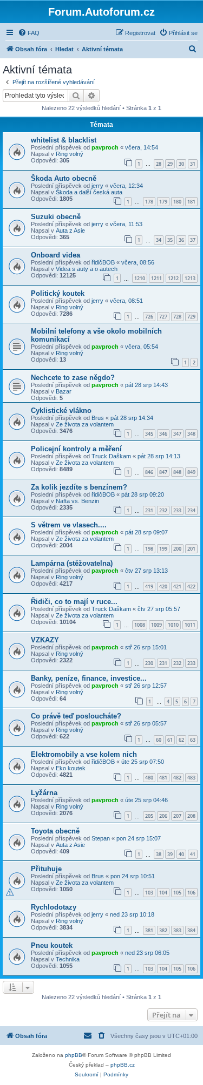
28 (158, 163)
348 (191, 433)
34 (158, 239)
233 (177, 510)
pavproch (105, 147)
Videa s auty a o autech (86, 269)
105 (177, 892)
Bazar (63, 391)
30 (181, 163)
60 (158, 739)
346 (163, 433)
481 (163, 777)
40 (181, 854)
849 (191, 472)
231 (149, 510)
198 (149, 548)
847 (163, 472)
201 (191, 548)
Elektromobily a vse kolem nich (84, 754)
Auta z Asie (70, 230)
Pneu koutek (52, 945)
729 (191, 316)
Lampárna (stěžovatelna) (72, 563)
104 (163, 892)
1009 (156, 624)
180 (177, 201)
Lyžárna (44, 793)
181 (191, 201)
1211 (156, 278)
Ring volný (69, 154)
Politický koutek (57, 293)
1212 (173, 278)
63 (192, 739)
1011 (190, 624)
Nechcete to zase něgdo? (73, 378)
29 (170, 163)
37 (192, 239)
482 (177, 777)
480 (149, 777)
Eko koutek (71, 768)
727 (163, 316)
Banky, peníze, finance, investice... (89, 678)
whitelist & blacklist (63, 140)
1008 (139, 624)
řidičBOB (103, 262)
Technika (68, 959)
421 (177, 586)
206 (163, 815)
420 (163, 586)
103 (149, 892)
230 (149, 663)
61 (170, 739)
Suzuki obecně (56, 217)
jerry (97, 185)
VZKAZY (45, 640)
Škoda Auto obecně (63, 178)
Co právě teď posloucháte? (76, 716)
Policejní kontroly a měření (76, 449)
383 (177, 930)
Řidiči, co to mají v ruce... (74, 602)
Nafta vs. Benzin (77, 501)
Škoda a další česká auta (89, 192)
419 (149, 586)
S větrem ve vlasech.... (69, 525)
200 (177, 548)
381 (149, 930)
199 (163, 548)
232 (163, 510)
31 (192, 163)
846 (149, 472)
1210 (139, 278)
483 (191, 777)
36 (181, 239)
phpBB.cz (122, 1065)
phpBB (73, 1055)
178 (149, 201)
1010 (173, 624)
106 (191, 892)
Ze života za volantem (85, 424)
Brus (97, 418)
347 (177, 433)
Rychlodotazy (53, 907)
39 (170, 854)
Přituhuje (46, 869)
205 (149, 815)
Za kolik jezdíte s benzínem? (79, 487)
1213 (190, 278)
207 (177, 815)
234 (191, 510)
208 (191, 815)
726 (149, 316)
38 (158, 854)
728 (177, 316)
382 (163, 930)
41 (192, 854)
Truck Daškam (111, 456)
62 (181, 739)
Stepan (100, 838)
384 (191, 930)
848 (177, 472)
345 (149, 433)
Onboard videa (55, 255)
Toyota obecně (55, 831)
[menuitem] (29, 32)
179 (163, 201)
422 (191, 586)
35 (170, 239)
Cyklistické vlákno (61, 410)
